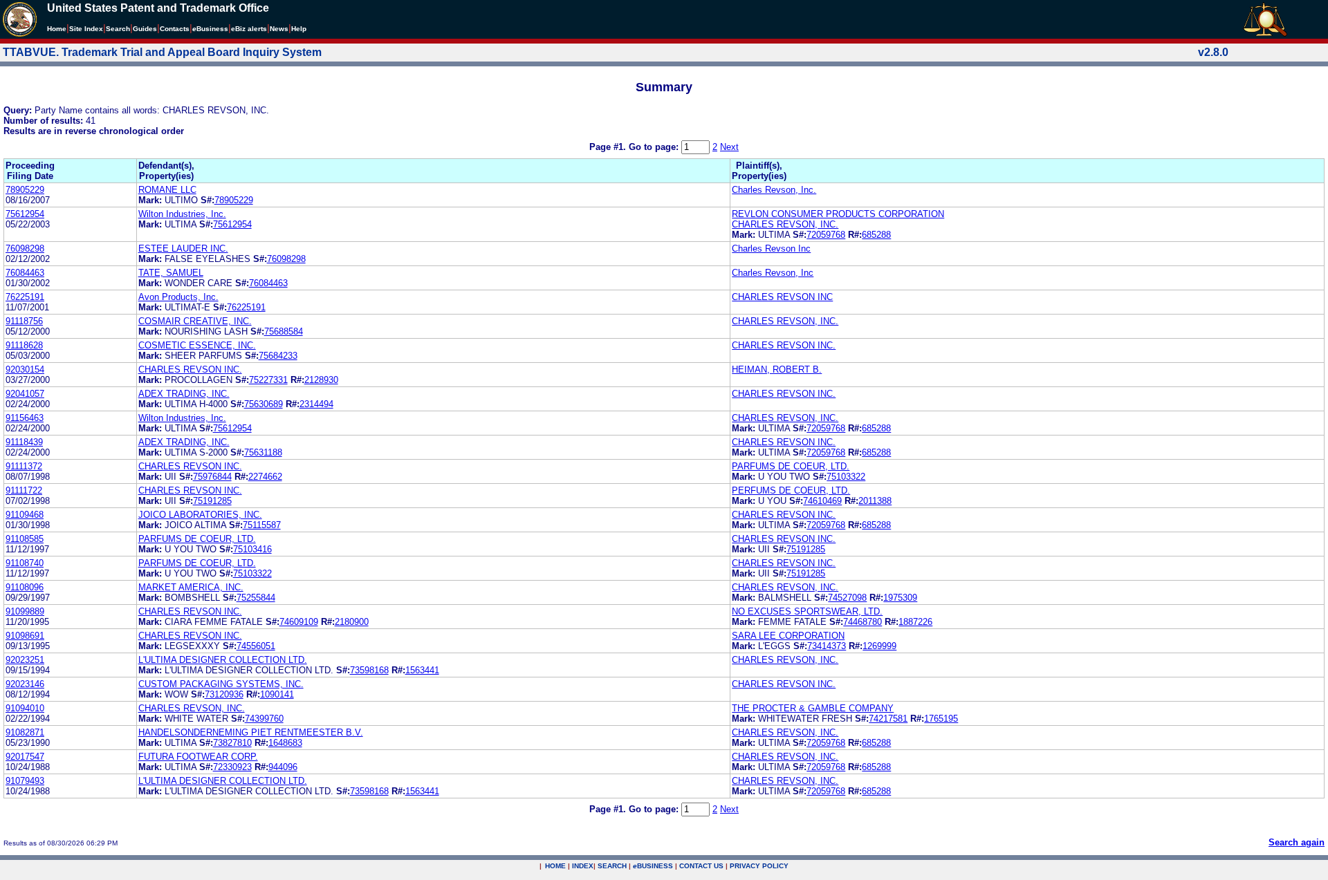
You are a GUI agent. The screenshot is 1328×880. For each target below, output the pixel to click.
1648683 (285, 743)
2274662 (265, 476)
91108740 (25, 563)
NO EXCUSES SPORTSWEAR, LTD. (807, 611)
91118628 (24, 345)
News (279, 28)
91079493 (25, 781)
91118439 (24, 442)
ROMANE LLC (167, 190)
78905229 (25, 190)
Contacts (175, 28)
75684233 (278, 355)
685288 (876, 235)
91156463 (25, 418)
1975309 (900, 597)
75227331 (268, 380)
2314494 (316, 404)
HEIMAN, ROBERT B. (777, 369)
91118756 (24, 321)
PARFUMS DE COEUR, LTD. (790, 466)
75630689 (263, 404)
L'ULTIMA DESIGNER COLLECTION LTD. (222, 660)
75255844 (256, 597)
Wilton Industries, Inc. (182, 214)
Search (118, 28)
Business (210, 28)
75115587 (262, 525)
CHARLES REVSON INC (782, 297)
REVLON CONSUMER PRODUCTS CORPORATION (838, 214)
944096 (282, 767)
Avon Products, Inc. (178, 297)
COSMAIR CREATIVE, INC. (195, 321)
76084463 (25, 273)
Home (56, 28)
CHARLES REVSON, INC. (785, 224)
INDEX (582, 866)
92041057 (25, 393)
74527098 (847, 597)
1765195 (941, 718)
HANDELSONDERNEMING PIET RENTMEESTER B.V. (250, 732)
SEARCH (612, 866)
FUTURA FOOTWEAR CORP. (198, 756)
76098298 (25, 248)
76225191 (25, 297)
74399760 (264, 718)
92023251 (25, 660)
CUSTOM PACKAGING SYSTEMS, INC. (221, 684)
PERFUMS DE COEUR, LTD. (791, 490)
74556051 (256, 646)
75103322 (846, 476)
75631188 (263, 452)
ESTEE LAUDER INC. (183, 248)
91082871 (25, 732)
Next (729, 147)
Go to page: (655, 147)
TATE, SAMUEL (170, 273)
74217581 (888, 718)
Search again (1297, 842)
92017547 (25, 756)
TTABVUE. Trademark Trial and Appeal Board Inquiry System (162, 52)
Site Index (86, 28)
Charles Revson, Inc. (774, 190)
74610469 (822, 501)
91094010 (25, 708)
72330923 (232, 767)
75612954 (25, 214)
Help (298, 28)
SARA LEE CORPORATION (788, 635)
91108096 (25, 587)
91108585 (25, 539)
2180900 (352, 622)
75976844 (212, 476)
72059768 (825, 235)
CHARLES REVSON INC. (784, 345)
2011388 (875, 501)
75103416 (252, 549)
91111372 (24, 466)
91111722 (24, 490)
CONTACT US (701, 866)
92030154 (25, 369)
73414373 (826, 646)
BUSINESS (653, 866)
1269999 (879, 646)
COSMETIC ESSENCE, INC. (197, 345)
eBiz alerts (249, 28)
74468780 (862, 622)
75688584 (283, 331)
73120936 (224, 694)
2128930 (321, 380)
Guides (145, 28)
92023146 (25, 684)
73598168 (369, 670)
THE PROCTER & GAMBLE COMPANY (813, 708)
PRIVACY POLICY (759, 866)
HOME (555, 866)
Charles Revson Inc (771, 248)
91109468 (25, 514)
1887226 (915, 622)
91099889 (25, 611)
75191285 (212, 501)
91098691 (25, 635)
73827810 (232, 743)
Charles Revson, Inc (772, 273)
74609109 (298, 622)
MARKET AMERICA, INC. (190, 587)
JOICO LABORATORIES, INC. (200, 514)
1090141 (277, 694)
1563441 (422, 670)
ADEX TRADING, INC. (184, 393)
